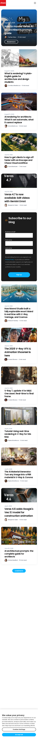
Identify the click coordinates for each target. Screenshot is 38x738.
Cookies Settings (19, 729)
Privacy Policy (9, 259)
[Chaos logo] (3, 3)
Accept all (19, 734)
